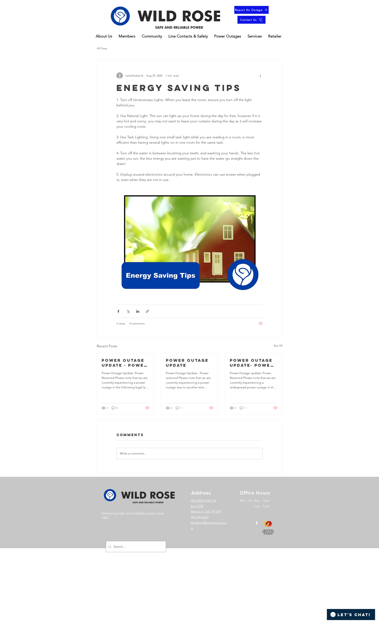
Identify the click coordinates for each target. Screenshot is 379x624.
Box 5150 (197, 506)
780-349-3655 (199, 517)
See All (278, 345)
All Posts (102, 48)
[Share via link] (147, 311)
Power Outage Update (187, 363)
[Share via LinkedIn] (138, 311)
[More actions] (260, 75)
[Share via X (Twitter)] (128, 311)
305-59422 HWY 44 (203, 500)
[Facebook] (256, 523)
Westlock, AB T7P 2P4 (206, 511)
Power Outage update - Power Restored (124, 363)
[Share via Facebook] (118, 311)
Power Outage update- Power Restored (252, 363)
